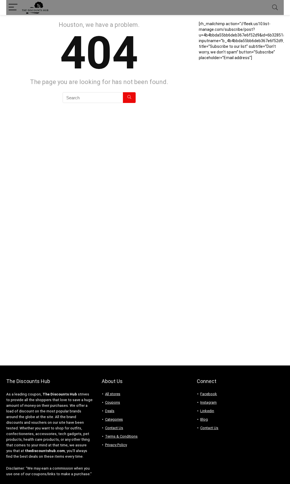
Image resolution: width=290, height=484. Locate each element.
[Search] (275, 7)
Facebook (208, 394)
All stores (112, 394)
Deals (109, 411)
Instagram (208, 402)
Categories (114, 419)
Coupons (112, 402)
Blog (204, 419)
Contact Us (114, 428)
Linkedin (207, 411)
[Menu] (13, 7)
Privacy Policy (116, 445)
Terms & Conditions (121, 436)
